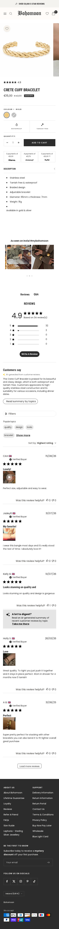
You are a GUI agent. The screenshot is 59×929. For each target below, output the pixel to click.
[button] (16, 257)
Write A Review (29, 354)
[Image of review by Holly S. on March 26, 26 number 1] (9, 659)
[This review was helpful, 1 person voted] (48, 605)
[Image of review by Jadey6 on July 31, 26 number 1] (9, 534)
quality (7, 427)
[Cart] (53, 13)
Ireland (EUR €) (12, 893)
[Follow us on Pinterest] (27, 881)
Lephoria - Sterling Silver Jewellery (13, 833)
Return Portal (39, 803)
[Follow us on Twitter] (13, 881)
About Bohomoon (13, 792)
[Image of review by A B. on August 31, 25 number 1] (9, 723)
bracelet (8, 435)
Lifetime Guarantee (14, 798)
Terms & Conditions (43, 814)
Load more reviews (29, 766)
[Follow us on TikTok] (34, 881)
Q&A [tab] (36, 294)
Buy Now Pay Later (42, 825)
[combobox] (42, 443)
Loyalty (7, 803)
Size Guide (9, 825)
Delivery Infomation (43, 792)
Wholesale (38, 831)
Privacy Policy (40, 820)
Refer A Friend (11, 814)
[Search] (10, 13)
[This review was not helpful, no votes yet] (53, 500)
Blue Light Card (40, 836)
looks (29, 427)
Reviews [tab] (24, 294)
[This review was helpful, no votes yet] (47, 500)
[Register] (48, 862)
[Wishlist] (47, 13)
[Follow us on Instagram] (20, 881)
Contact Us (38, 809)
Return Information (43, 798)
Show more (23, 435)
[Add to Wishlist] (7, 28)
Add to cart (39, 142)
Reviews (8, 809)
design (19, 427)
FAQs (6, 820)
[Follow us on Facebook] (7, 881)
